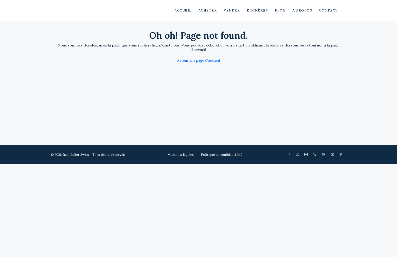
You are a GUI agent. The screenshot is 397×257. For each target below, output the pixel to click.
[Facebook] (289, 155)
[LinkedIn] (315, 155)
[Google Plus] (324, 155)
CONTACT (328, 10)
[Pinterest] (341, 155)
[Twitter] (298, 155)
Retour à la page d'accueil (198, 60)
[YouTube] (333, 155)
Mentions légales (180, 155)
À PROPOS (302, 10)
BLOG (280, 10)
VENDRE (232, 10)
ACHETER (207, 10)
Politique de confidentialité (221, 155)
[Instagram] (306, 155)
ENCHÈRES (257, 10)
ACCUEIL (183, 10)
